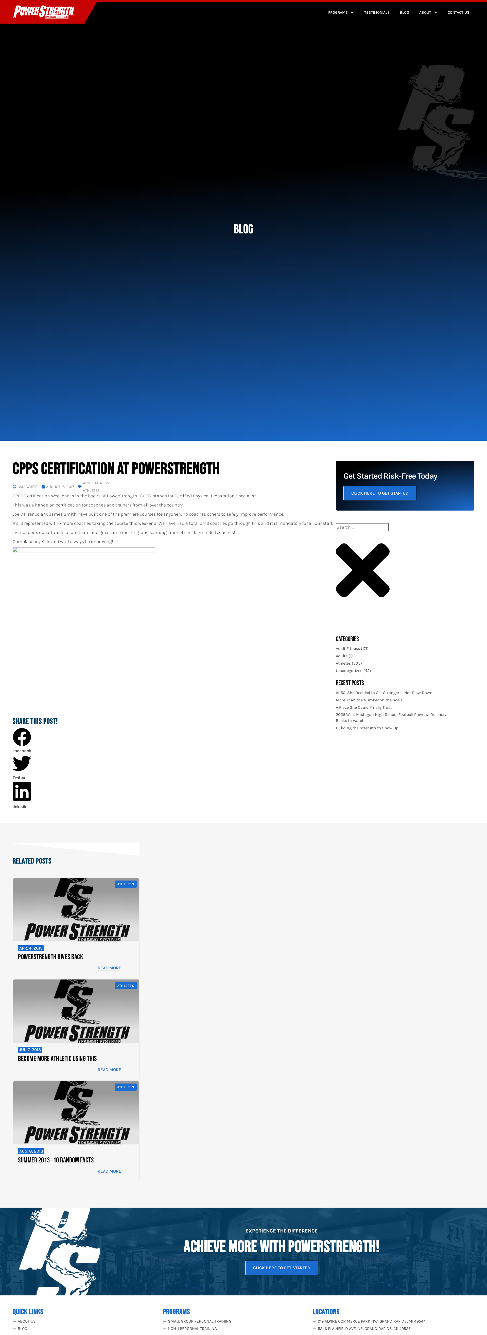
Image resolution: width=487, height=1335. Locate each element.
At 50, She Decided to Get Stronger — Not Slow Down (384, 692)
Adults (341, 655)
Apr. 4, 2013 (31, 948)
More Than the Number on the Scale (369, 700)
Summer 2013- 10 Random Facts (56, 1160)
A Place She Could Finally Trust (364, 707)
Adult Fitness (96, 483)
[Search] (343, 617)
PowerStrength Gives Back (50, 957)
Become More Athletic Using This (57, 1059)
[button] (22, 741)
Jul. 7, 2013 (30, 1049)
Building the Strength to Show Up (367, 727)
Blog (404, 12)
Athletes (91, 491)
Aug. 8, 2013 (31, 1151)
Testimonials (377, 12)
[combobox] (362, 527)
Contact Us (458, 12)
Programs (338, 12)
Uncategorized (349, 670)
